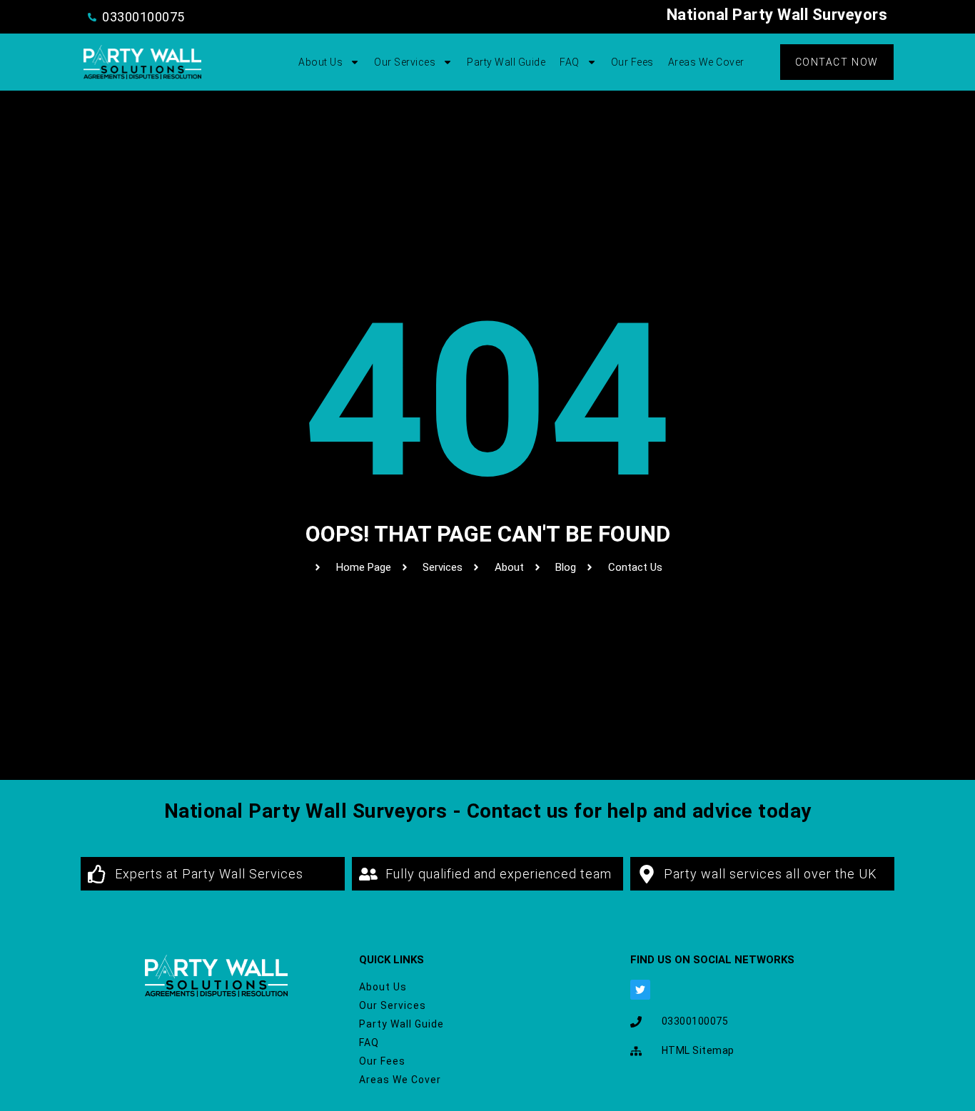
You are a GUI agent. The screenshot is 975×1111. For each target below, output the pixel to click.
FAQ (570, 62)
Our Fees (632, 62)
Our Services (404, 62)
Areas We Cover (706, 62)
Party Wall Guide (506, 62)
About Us (320, 62)
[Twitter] (640, 990)
